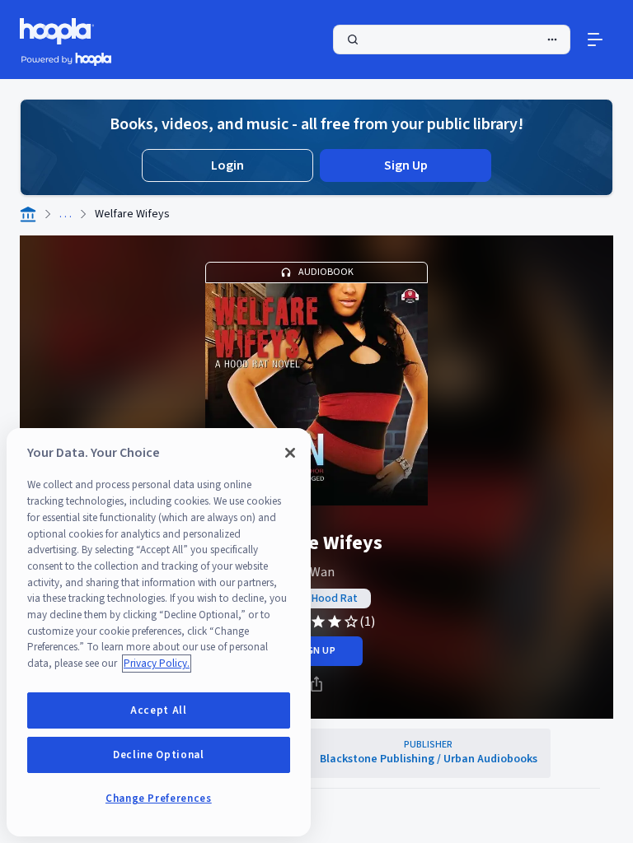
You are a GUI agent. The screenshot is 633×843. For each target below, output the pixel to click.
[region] (159, 632)
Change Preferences (159, 798)
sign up (316, 651)
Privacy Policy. (157, 663)
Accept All (158, 710)
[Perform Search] (451, 39)
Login (227, 165)
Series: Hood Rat (316, 598)
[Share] (316, 684)
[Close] (290, 453)
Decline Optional (158, 755)
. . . (65, 214)
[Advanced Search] (552, 39)
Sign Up (406, 165)
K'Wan (316, 572)
